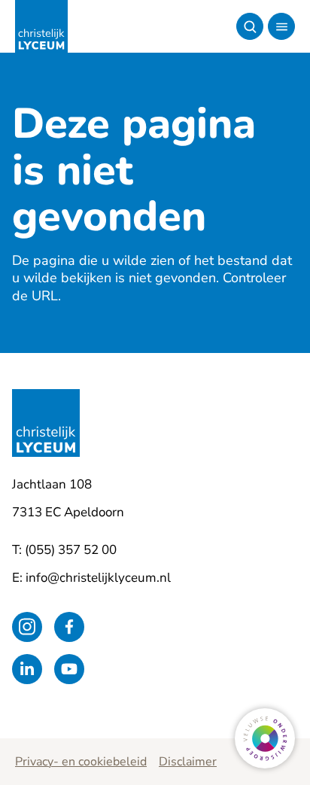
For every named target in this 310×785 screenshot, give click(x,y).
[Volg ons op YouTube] (69, 669)
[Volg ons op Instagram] (27, 627)
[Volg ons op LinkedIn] (27, 669)
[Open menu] (281, 26)
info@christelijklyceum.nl (98, 577)
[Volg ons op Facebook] (69, 627)
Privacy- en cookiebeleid (81, 761)
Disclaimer (188, 761)
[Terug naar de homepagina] (41, 26)
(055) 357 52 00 (71, 549)
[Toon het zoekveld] (249, 26)
